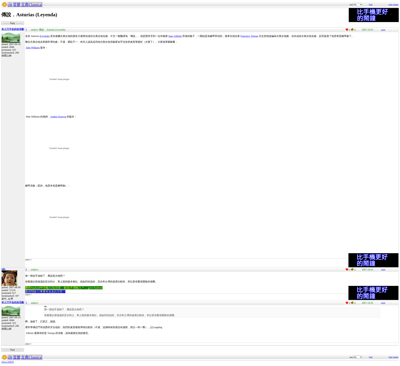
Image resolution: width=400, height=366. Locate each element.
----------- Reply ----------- (12, 23)
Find (370, 4)
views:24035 (7, 362)
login (390, 4)
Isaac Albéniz (175, 36)
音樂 (16, 5)
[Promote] (347, 29)
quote (383, 30)
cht (10, 5)
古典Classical (31, 5)
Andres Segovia (58, 116)
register (395, 4)
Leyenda (44, 36)
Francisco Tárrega (249, 36)
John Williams (33, 47)
